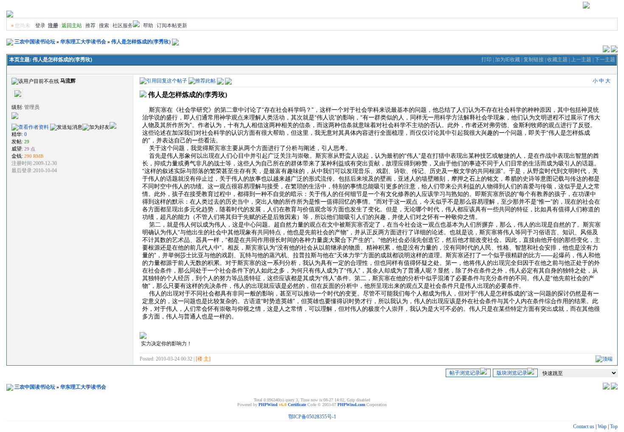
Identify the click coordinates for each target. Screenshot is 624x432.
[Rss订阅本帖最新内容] (175, 42)
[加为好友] (96, 127)
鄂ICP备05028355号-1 (312, 417)
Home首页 (604, 7)
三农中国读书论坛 (34, 42)
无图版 (551, 7)
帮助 (148, 25)
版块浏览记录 (512, 373)
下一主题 (605, 60)
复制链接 (533, 60)
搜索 (104, 25)
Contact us (583, 426)
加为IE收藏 (507, 60)
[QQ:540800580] (113, 127)
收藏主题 (557, 60)
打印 (486, 60)
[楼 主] (203, 359)
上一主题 (581, 60)
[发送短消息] (66, 127)
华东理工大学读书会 (83, 42)
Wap (602, 426)
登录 (40, 25)
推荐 (90, 25)
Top (614, 426)
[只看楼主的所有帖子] (228, 80)
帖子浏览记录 (465, 373)
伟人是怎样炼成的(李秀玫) (141, 42)
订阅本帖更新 (172, 25)
